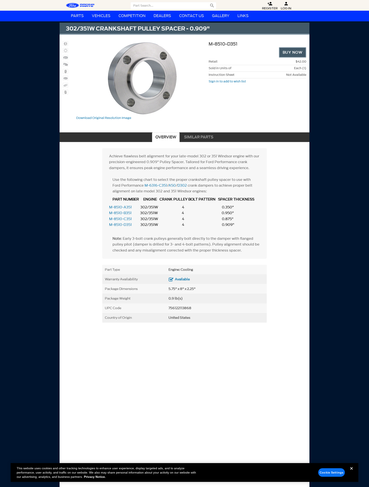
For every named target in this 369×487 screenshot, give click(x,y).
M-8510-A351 (120, 207)
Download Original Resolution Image (103, 118)
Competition (132, 16)
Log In (286, 6)
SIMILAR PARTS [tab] (198, 137)
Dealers (162, 16)
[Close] (351, 472)
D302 (182, 185)
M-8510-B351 (120, 212)
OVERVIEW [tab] (165, 137)
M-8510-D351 (120, 224)
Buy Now (293, 52)
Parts (77, 16)
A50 (172, 185)
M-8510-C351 (120, 218)
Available (182, 279)
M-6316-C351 (156, 185)
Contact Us (191, 16)
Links (243, 16)
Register (270, 6)
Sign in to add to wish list (227, 81)
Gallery (220, 16)
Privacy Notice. (95, 476)
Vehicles (101, 16)
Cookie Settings (331, 472)
